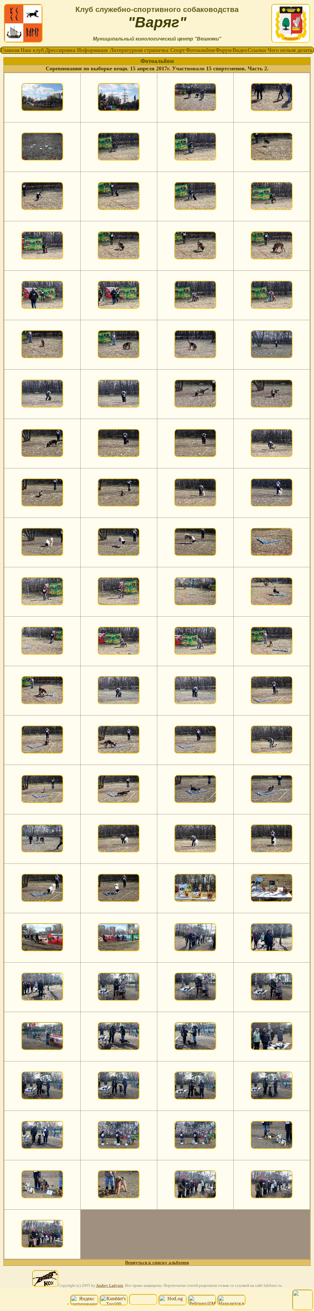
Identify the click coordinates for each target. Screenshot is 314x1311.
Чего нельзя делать (290, 50)
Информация (92, 50)
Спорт (177, 50)
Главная (10, 50)
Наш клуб (32, 50)
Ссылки (257, 50)
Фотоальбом (200, 50)
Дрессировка (60, 50)
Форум (224, 50)
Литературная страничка (139, 50)
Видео (239, 50)
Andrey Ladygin (109, 1285)
